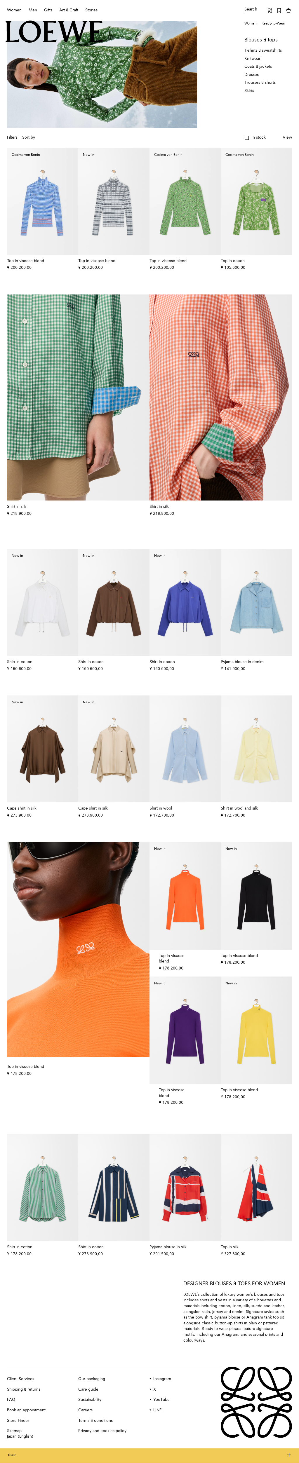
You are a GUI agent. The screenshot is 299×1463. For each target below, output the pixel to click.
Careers (85, 1410)
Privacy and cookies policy (102, 1431)
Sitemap (14, 1431)
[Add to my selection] (71, 261)
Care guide (88, 1389)
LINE (157, 1410)
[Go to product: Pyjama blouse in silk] (185, 1187)
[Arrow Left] (15, 397)
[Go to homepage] (54, 32)
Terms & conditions (95, 1421)
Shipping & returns (23, 1389)
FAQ (11, 1400)
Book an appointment (26, 1410)
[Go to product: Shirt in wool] (185, 748)
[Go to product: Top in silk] (256, 1187)
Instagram (162, 1379)
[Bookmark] (279, 10)
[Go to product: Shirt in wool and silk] (256, 748)
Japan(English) (20, 1436)
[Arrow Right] (141, 397)
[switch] (287, 138)
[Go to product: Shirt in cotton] (42, 1187)
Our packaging (91, 1379)
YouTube (161, 1400)
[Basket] (288, 10)
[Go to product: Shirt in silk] (78, 397)
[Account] (269, 10)
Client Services (20, 1379)
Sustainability (89, 1400)
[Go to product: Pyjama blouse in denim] (256, 602)
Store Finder (18, 1421)
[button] (255, 138)
